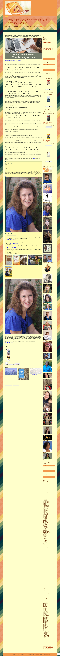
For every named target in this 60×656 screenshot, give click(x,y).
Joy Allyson (44, 549)
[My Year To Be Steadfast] (23, 374)
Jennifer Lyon (45, 541)
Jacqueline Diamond (46, 531)
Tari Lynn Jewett (45, 626)
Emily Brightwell (45, 521)
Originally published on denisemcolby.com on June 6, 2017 (13, 60)
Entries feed (44, 37)
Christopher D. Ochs (46, 502)
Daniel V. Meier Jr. (45, 508)
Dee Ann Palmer (45, 512)
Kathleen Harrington (46, 635)
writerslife (17, 27)
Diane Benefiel (45, 515)
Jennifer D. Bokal (45, 540)
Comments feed (45, 38)
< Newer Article (9, 384)
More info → (52, 125)
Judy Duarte (44, 550)
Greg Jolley (44, 528)
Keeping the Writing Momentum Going (12, 243)
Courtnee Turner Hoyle (46, 505)
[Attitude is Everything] (11, 371)
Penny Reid (44, 604)
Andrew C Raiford (45, 494)
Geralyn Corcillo (45, 526)
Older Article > (16, 384)
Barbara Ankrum (45, 497)
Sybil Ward (45, 602)
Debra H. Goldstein (45, 510)
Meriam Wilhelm (45, 586)
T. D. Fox (44, 623)
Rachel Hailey (45, 608)
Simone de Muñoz (45, 618)
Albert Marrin (45, 489)
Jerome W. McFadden (46, 542)
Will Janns (45, 533)
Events (41, 8)
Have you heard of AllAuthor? (11, 235)
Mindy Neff (44, 588)
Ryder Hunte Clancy (46, 615)
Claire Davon (45, 503)
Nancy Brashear (45, 590)
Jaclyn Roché (45, 530)
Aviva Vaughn (45, 496)
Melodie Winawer (45, 585)
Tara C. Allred (45, 624)
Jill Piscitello (44, 543)
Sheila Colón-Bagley (46, 617)
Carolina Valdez (46, 513)
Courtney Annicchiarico (46, 506)
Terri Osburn (45, 627)
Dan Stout (45, 596)
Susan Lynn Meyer (45, 621)
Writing (38, 26)
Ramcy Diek (44, 610)
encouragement (11, 27)
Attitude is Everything (9, 375)
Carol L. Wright (45, 499)
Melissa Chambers (45, 584)
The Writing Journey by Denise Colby (29, 26)
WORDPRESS (37, 654)
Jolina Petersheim (45, 547)
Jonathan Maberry (45, 548)
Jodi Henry (45, 598)
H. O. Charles (45, 529)
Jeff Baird (44, 536)
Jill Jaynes (45, 634)
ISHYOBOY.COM (47, 654)
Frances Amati (45, 525)
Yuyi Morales (45, 637)
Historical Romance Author (9, 163)
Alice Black (45, 594)
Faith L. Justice (45, 524)
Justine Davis (45, 552)
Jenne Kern (44, 539)
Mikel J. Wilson (45, 587)
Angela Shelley (46, 632)
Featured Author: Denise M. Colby (12, 247)
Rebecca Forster (45, 612)
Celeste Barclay (45, 500)
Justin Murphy (45, 551)
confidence (45, 26)
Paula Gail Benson (45, 603)
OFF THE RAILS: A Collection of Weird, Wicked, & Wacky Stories (48, 111)
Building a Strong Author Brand (11, 239)
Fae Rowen (44, 523)
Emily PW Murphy (45, 522)
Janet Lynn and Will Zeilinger (47, 532)
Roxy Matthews (45, 614)
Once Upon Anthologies (46, 593)
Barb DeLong (45, 633)
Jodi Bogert (44, 546)
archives (33, 158)
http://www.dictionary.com (11, 79)
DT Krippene (45, 518)
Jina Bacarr (44, 544)
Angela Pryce (45, 495)
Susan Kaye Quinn (45, 620)
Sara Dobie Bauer (46, 601)
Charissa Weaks (46, 595)
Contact (52, 8)
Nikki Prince (44, 592)
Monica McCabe (45, 589)
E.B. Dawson (45, 519)
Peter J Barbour (45, 605)
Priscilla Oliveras (45, 606)
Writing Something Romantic (47, 631)
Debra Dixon (45, 509)
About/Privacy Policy (46, 8)
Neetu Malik (44, 591)
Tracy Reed (44, 628)
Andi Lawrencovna (45, 493)
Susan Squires (45, 622)
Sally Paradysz (45, 616)
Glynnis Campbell (45, 527)
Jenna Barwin (45, 537)
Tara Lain (44, 625)
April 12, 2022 (7, 26)
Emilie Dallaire (45, 520)
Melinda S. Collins (46, 600)
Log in (44, 36)
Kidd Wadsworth (45, 554)
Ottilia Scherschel (46, 636)
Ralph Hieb (44, 609)
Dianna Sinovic (45, 517)
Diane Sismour (45, 516)
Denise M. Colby (15, 26)
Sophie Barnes (45, 619)
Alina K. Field (45, 491)
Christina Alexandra (45, 501)
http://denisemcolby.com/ (9, 176)
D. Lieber (44, 507)
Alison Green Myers (46, 492)
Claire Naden (45, 504)
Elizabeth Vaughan (46, 597)
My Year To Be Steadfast (22, 380)
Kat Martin (44, 553)
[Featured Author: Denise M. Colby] (36, 371)
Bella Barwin (45, 538)
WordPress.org (45, 39)
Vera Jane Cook (45, 629)
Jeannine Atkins (45, 535)
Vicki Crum (44, 630)
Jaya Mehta (44, 534)
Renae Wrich (45, 613)
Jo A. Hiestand (45, 545)
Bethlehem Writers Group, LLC (47, 498)
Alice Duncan (45, 490)
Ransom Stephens (45, 611)
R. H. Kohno (44, 607)
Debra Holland (45, 511)
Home (34, 8)
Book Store (37, 8)
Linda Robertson (46, 599)
